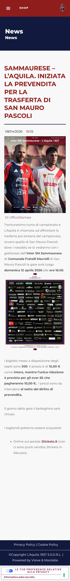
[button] (8, 8)
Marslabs (51, 560)
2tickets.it (49, 441)
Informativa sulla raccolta (19, 577)
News (11, 37)
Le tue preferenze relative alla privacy (38, 571)
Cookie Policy (48, 545)
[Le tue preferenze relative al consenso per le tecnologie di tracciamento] (64, 575)
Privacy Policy (24, 545)
